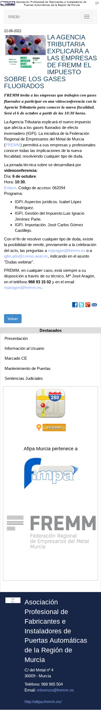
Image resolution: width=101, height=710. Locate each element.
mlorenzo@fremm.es (55, 690)
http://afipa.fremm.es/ (43, 701)
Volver (13, 319)
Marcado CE (16, 358)
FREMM (12, 145)
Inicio (14, 16)
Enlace (10, 187)
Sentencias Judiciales (24, 378)
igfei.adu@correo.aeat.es (26, 256)
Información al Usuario (24, 348)
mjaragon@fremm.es (67, 250)
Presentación (16, 338)
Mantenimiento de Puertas (28, 368)
